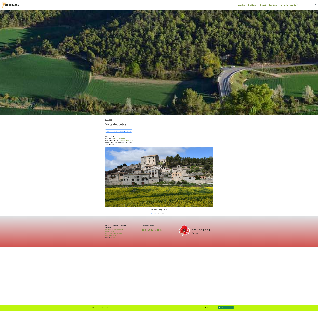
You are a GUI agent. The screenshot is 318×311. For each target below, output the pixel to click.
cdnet (113, 237)
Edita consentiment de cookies (113, 233)
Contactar (115, 235)
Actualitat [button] (241, 5)
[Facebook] (151, 213)
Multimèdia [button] (284, 5)
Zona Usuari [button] (273, 5)
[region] (159, 308)
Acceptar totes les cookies (226, 307)
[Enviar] (167, 213)
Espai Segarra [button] (252, 5)
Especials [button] (263, 5)
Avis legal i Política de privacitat (114, 229)
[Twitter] (163, 213)
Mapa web (108, 235)
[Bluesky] (155, 213)
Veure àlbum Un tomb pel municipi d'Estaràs (118, 131)
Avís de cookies (109, 231)
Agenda (293, 5)
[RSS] (161, 230)
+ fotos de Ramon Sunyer (126, 140)
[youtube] (158, 230)
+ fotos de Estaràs (119, 138)
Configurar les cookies (211, 307)
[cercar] (315, 4)
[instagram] (155, 230)
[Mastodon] (159, 213)
